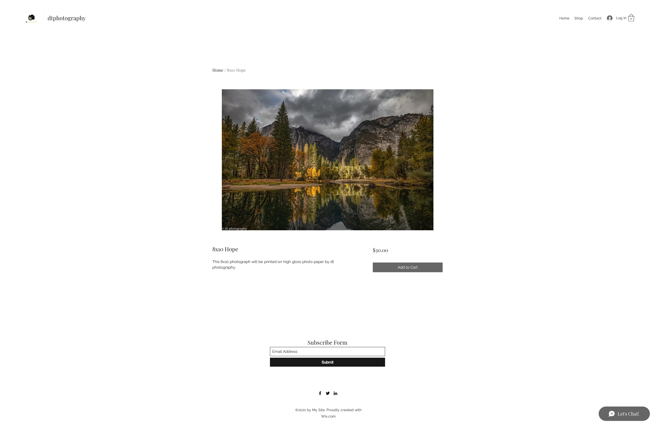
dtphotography (67, 18)
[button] (631, 17)
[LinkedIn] (335, 393)
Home (217, 70)
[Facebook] (320, 393)
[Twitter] (327, 393)
